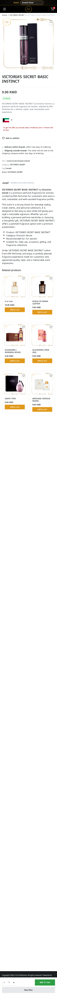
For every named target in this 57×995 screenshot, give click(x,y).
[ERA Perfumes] (28, 9)
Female (8, 168)
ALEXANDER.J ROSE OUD (40, 351)
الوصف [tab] (5, 183)
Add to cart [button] (14, 309)
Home (4, 15)
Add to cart (45, 982)
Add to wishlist (12, 138)
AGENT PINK (10, 398)
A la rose (9, 301)
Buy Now (28, 990)
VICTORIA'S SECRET (17, 15)
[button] (52, 9)
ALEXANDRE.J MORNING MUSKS (13, 351)
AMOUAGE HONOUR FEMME (41, 400)
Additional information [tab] (22, 183)
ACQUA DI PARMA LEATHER (40, 303)
